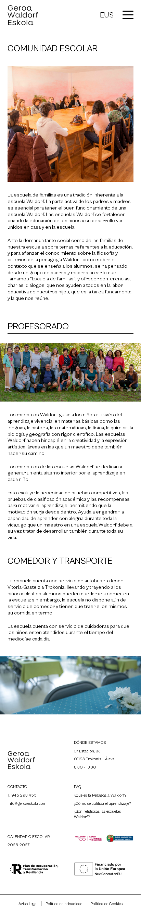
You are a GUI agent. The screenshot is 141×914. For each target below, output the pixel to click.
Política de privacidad (64, 904)
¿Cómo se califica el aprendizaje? (102, 803)
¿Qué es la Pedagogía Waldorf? (100, 795)
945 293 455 (24, 795)
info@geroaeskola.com (27, 803)
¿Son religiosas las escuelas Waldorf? (97, 814)
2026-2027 (19, 845)
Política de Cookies (106, 904)
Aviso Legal (28, 904)
